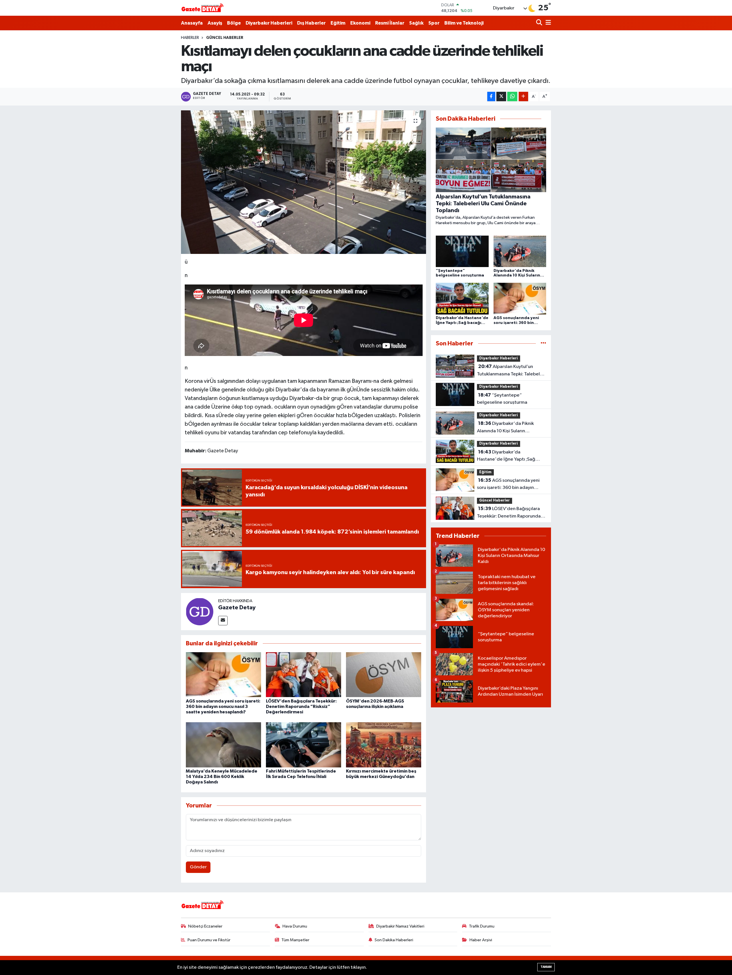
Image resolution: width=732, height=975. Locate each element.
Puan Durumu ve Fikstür (209, 940)
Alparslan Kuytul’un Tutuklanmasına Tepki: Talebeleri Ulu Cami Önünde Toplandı (511, 371)
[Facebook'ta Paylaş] (491, 96)
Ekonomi (360, 23)
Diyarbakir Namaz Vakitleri (400, 926)
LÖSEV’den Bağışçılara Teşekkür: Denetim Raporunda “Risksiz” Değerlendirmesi (301, 706)
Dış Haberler (311, 23)
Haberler (190, 38)
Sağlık (416, 23)
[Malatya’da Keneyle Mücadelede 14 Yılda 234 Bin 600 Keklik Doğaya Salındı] (223, 744)
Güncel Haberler (224, 38)
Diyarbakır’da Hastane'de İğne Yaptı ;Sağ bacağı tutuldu (506, 456)
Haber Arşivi (481, 940)
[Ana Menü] (547, 23)
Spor (433, 23)
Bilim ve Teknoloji (464, 23)
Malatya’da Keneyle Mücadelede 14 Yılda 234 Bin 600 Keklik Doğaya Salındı (221, 776)
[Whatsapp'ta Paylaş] (512, 96)
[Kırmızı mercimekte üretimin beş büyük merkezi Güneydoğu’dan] (383, 744)
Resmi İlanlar (389, 23)
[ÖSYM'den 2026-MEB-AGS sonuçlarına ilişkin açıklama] (383, 674)
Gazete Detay (237, 607)
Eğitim (338, 23)
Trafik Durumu (481, 926)
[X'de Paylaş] (501, 96)
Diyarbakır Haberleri (269, 23)
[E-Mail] (223, 620)
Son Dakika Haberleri (394, 940)
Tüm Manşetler (295, 940)
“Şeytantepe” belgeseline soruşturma (502, 399)
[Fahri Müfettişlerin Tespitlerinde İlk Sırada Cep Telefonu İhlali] (303, 744)
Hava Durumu (295, 926)
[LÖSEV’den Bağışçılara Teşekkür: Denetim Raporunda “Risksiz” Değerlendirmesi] (303, 674)
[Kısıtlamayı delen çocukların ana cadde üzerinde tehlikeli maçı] (303, 182)
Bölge (234, 23)
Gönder (198, 867)
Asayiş (215, 23)
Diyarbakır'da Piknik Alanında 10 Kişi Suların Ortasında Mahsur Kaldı (505, 428)
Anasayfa (192, 23)
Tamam (546, 966)
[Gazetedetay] (202, 8)
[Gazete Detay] (199, 611)
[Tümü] (543, 343)
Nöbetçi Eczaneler (205, 926)
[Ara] (539, 23)
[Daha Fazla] (523, 96)
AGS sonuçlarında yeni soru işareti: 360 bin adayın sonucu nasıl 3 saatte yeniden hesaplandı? (223, 706)
